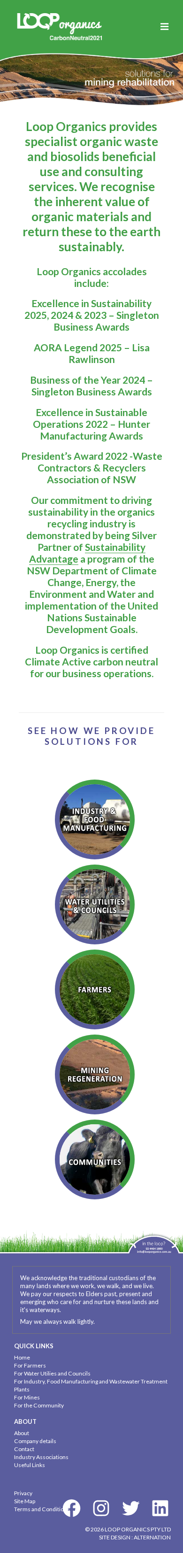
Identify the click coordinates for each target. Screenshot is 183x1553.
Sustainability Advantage (87, 552)
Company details (35, 1441)
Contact (24, 1449)
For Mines (27, 1397)
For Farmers (30, 1365)
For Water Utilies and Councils (52, 1373)
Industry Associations (41, 1456)
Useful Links (29, 1464)
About (21, 1433)
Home (22, 1357)
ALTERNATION (152, 1537)
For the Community (39, 1405)
